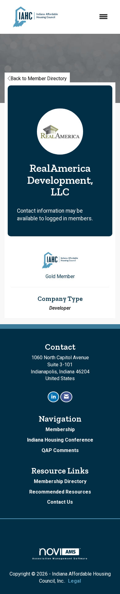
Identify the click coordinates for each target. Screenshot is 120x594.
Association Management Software (60, 558)
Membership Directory (60, 481)
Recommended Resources (60, 492)
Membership (60, 429)
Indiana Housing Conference (60, 440)
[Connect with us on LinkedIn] (53, 396)
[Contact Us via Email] (66, 396)
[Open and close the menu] (90, 17)
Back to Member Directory (38, 78)
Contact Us (60, 502)
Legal (74, 581)
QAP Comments (60, 450)
